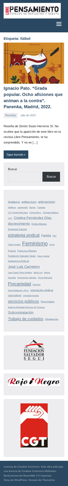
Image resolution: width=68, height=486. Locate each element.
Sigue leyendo (15, 154)
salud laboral (14, 295)
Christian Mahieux (51, 212)
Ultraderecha (51, 319)
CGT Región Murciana (18, 212)
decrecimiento (19, 224)
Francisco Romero (27, 250)
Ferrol (52, 244)
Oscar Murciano (45, 278)
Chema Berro (35, 212)
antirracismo (46, 202)
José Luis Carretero (24, 267)
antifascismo (28, 201)
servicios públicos (23, 301)
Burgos (32, 207)
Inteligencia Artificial (18, 261)
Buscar (12, 169)
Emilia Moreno (39, 224)
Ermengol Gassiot (17, 229)
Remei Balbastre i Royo (18, 290)
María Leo (38, 272)
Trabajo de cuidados (25, 319)
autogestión (23, 207)
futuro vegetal (43, 256)
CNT (10, 218)
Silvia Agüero (47, 301)
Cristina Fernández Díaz (33, 218)
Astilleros (12, 207)
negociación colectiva (26, 278)
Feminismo (35, 243)
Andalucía (14, 201)
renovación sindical (41, 290)
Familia (46, 235)
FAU (54, 236)
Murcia (47, 272)
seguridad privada (31, 295)
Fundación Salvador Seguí (22, 256)
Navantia (12, 278)
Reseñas (10, 115)
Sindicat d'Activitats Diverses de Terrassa (26, 307)
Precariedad (19, 283)
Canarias (41, 207)
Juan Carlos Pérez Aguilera (20, 272)
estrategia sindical (24, 235)
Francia (12, 250)
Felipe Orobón (14, 244)
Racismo (36, 284)
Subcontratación (21, 312)
